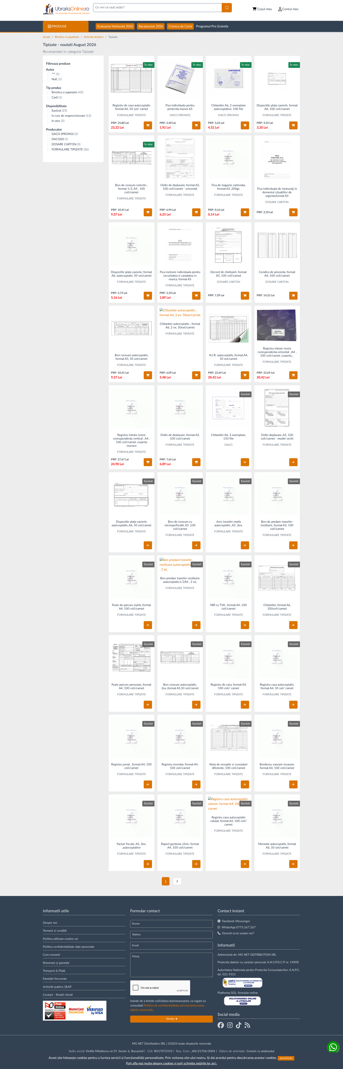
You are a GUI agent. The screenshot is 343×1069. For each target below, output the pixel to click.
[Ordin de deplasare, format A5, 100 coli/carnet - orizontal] (180, 158)
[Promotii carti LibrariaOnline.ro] (230, 1025)
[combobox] (157, 7)
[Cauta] (227, 7)
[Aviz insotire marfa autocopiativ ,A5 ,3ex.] (228, 495)
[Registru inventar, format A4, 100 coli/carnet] (180, 737)
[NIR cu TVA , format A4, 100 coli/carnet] (228, 578)
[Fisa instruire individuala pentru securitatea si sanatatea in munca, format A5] (180, 245)
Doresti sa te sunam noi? (238, 933)
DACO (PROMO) (65, 134)
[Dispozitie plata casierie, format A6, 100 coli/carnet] (277, 78)
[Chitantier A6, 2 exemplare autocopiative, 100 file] (228, 78)
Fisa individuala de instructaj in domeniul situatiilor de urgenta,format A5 (277, 192)
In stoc (58, 120)
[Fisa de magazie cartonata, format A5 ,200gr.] (228, 158)
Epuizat (59, 110)
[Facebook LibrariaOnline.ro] (221, 1025)
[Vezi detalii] (245, 462)
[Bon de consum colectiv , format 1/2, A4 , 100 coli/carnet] (131, 158)
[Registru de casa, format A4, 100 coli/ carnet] (228, 657)
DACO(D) (60, 139)
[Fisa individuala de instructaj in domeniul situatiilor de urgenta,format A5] (277, 160)
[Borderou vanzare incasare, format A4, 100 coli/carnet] (277, 737)
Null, (57, 79)
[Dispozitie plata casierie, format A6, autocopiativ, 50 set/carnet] (131, 245)
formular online (248, 992)
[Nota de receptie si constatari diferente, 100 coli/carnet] (228, 737)
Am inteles (286, 1058)
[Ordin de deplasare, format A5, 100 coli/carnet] (180, 408)
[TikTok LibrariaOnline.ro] (238, 1025)
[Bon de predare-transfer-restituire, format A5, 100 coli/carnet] (277, 495)
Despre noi (50, 922)
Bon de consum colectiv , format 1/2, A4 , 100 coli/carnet (131, 189)
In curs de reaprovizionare (71, 115)
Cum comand (51, 954)
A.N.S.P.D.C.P (276, 962)
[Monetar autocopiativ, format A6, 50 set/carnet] (277, 817)
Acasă (47, 37)
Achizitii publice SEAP (57, 986)
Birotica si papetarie (67, 37)
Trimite (170, 1019)
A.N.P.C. (294, 970)
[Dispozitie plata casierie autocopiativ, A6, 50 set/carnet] (131, 495)
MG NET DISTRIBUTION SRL (257, 954)
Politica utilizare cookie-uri (60, 938)
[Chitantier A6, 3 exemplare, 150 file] (228, 408)
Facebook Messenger (236, 921)
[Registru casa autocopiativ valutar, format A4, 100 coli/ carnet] (228, 804)
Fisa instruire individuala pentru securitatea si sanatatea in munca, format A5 (180, 276)
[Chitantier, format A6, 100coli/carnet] (277, 578)
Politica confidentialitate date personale (68, 946)
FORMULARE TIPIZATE (70, 149)
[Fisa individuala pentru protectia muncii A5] (180, 78)
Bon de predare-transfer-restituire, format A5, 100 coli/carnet (277, 525)
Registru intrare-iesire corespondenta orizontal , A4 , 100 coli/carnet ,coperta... (277, 352)
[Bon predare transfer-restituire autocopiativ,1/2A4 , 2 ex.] (180, 565)
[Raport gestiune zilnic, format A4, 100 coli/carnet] (180, 817)
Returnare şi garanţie (56, 962)
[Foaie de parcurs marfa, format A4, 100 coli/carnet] (131, 578)
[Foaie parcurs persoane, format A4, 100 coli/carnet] (131, 657)
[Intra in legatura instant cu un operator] (333, 1047)
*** (55, 74)
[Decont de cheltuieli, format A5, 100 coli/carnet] (228, 245)
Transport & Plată (54, 970)
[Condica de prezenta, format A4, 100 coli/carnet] (277, 245)
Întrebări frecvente (55, 978)
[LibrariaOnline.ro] (66, 9)
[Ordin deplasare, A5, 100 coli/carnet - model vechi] (277, 408)
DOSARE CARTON (66, 144)
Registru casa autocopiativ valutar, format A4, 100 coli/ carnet (228, 821)
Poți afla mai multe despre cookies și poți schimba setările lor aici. (171, 1063)
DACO (228, 445)
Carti (57, 97)
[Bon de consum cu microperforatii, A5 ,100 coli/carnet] (180, 495)
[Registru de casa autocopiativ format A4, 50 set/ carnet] (131, 78)
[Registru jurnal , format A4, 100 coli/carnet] (131, 737)
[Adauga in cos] (148, 125)
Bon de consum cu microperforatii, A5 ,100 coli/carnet (180, 525)
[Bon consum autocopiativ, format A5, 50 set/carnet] (131, 328)
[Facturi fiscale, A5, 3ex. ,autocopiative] (131, 817)
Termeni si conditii (55, 930)
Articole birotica (94, 37)
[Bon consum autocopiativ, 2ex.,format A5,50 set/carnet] (180, 657)
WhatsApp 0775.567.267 (239, 927)
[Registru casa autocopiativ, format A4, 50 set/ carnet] (277, 657)
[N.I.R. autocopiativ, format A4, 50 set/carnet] (228, 328)
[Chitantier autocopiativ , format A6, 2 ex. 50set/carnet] (180, 313)
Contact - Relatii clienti (58, 994)
